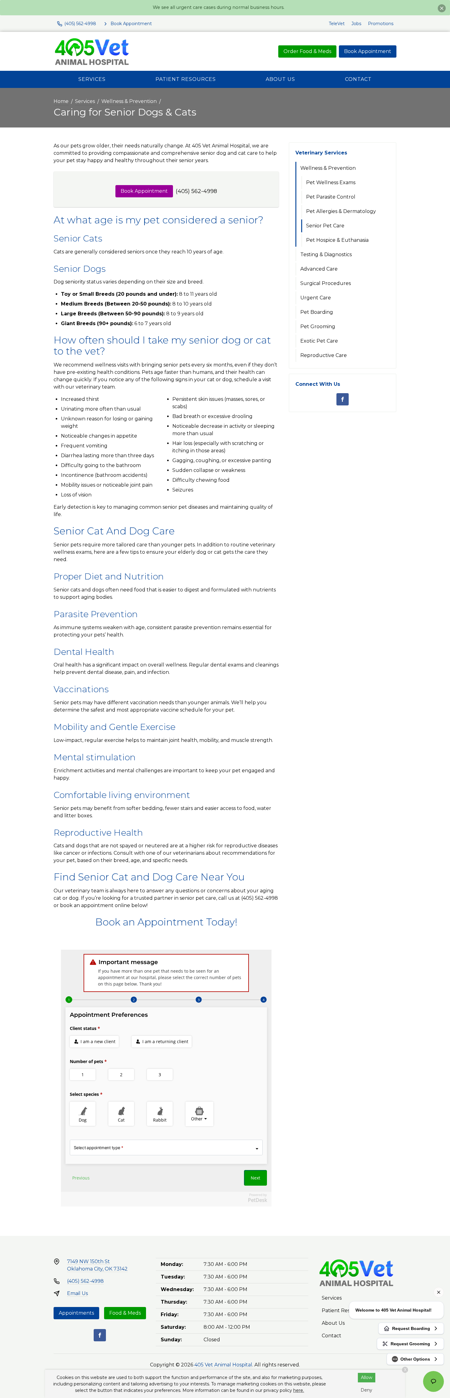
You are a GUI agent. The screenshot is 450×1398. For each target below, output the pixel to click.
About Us (280, 79)
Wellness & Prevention (129, 101)
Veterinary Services (321, 153)
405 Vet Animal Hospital (223, 1365)
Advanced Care (319, 269)
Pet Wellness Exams (330, 182)
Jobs (356, 23)
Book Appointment (367, 51)
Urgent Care (315, 298)
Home (61, 101)
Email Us (77, 1293)
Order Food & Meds (307, 51)
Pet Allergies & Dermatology (341, 211)
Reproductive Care (323, 355)
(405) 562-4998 (196, 191)
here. (298, 1390)
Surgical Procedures (325, 283)
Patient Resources (186, 79)
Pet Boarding (316, 312)
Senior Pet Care (325, 226)
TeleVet (337, 23)
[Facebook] (342, 399)
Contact (358, 79)
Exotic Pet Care (319, 341)
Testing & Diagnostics (326, 254)
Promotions (380, 23)
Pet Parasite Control (330, 197)
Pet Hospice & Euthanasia (337, 240)
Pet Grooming (317, 326)
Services (92, 79)
